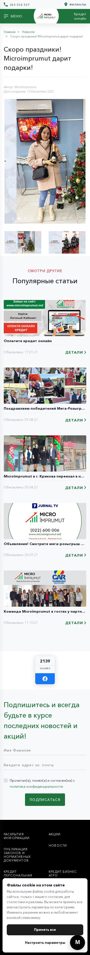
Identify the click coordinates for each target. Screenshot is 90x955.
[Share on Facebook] (45, 678)
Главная (10, 32)
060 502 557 (19, 4)
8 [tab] (65, 219)
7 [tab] (59, 219)
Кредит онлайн (80, 16)
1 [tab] (20, 219)
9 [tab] (72, 219)
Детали (74, 352)
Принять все (45, 930)
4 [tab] (39, 219)
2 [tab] (26, 219)
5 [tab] (46, 219)
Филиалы (77, 4)
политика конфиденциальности (36, 786)
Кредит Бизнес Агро (63, 873)
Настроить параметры (45, 943)
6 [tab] (52, 219)
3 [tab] (33, 219)
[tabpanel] (45, 161)
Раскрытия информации (17, 836)
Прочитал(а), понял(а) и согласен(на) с (42, 783)
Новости (28, 32)
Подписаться (45, 799)
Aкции (54, 834)
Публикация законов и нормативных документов (17, 854)
